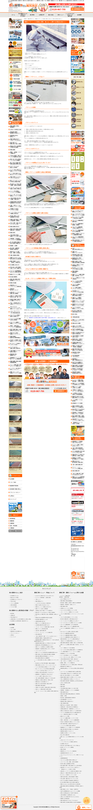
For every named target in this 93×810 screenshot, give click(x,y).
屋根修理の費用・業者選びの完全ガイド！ (15, 132)
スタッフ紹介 (13, 482)
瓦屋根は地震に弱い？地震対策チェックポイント (78, 343)
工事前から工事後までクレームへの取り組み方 (77, 390)
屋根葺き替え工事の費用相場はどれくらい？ (77, 259)
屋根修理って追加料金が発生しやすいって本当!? (77, 413)
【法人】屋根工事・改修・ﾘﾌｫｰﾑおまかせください (78, 474)
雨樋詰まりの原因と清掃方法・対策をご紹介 (44, 679)
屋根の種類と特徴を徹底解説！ (14, 126)
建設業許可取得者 (14, 485)
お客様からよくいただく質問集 (66, 608)
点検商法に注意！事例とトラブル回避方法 (43, 610)
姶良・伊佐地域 (13, 525)
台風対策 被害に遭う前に (40, 621)
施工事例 (32, 14)
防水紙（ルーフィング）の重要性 (67, 747)
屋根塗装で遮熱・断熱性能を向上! (77, 359)
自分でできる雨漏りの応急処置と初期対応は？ (77, 363)
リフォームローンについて (40, 650)
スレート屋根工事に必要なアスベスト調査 (68, 714)
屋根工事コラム (31, 18)
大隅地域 (12, 528)
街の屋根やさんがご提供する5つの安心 (22, 15)
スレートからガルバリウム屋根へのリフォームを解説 (78, 214)
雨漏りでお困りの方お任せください (42, 605)
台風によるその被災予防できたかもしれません (78, 327)
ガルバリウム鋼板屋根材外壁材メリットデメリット (78, 237)
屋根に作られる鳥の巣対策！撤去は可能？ (43, 683)
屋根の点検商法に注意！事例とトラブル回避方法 (77, 407)
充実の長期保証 (13, 605)
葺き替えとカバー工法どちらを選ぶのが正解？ (77, 268)
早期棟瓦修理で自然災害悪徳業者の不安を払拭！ (15, 202)
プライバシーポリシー (15, 492)
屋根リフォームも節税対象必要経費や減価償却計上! (78, 477)
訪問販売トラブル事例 (77, 403)
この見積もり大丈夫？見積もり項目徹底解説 (77, 394)
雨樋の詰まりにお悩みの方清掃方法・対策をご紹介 (78, 455)
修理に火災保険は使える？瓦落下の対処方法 (78, 333)
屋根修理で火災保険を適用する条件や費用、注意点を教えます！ (42, 317)
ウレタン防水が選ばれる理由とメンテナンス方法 (15, 170)
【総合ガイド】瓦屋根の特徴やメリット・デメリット (71, 640)
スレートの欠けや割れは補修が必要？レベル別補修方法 (71, 649)
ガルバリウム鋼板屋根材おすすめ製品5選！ (77, 231)
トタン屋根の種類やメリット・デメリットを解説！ (70, 651)
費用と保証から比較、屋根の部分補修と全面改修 (78, 262)
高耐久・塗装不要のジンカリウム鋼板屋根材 (15, 326)
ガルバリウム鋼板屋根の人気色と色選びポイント (70, 637)
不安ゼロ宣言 (13, 601)
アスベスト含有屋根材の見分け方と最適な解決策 (15, 271)
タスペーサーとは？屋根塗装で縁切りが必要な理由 (70, 671)
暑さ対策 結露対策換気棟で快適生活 (14, 249)
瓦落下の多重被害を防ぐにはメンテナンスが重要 (77, 330)
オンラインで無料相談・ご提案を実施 (42, 597)
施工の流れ (51, 14)
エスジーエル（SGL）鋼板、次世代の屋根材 (69, 761)
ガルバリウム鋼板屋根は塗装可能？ (77, 221)
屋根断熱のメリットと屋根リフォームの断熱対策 (15, 358)
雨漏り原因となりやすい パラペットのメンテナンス (45, 665)
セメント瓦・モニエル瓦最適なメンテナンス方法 (15, 195)
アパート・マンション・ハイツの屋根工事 (43, 632)
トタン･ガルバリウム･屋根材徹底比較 (15, 312)
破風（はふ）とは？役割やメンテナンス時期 (15, 372)
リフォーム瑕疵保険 (14, 603)
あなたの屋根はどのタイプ (65, 598)
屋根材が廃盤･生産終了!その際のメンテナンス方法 (70, 677)
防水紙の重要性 (13, 276)
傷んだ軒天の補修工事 (64, 734)
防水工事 (79, 103)
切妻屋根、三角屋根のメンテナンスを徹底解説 (15, 239)
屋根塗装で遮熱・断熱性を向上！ (67, 701)
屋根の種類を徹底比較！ (75, 272)
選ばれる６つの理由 (14, 597)
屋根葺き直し (80, 109)
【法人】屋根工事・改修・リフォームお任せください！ (46, 636)
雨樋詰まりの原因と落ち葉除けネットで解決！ (78, 458)
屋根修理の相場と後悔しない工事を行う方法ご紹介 (45, 643)
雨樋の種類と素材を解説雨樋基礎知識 (15, 362)
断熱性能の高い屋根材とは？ (13, 355)
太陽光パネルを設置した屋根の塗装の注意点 (77, 295)
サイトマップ (13, 499)
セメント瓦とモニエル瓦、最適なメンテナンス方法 (70, 657)
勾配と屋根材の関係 (14, 255)
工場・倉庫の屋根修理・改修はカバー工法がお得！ (78, 449)
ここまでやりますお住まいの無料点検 (70, 15)
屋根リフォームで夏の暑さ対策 (41, 628)
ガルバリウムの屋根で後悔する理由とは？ (15, 316)
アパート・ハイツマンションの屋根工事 (77, 468)
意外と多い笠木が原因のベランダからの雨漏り (15, 160)
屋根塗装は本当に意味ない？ (14, 136)
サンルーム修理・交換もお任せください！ (77, 445)
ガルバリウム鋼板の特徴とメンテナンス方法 (15, 323)
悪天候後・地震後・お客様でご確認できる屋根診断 (70, 602)
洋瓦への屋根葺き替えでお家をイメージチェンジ (15, 304)
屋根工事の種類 (77, 77)
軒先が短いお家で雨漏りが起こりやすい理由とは (15, 268)
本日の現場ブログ (14, 617)
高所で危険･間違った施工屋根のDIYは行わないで (16, 330)
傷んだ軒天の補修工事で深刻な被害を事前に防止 (15, 163)
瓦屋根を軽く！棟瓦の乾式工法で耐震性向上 (69, 706)
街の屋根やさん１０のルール (16, 599)
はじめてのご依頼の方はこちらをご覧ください (44, 595)
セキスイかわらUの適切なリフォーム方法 (68, 610)
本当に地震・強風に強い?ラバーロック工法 (16, 224)
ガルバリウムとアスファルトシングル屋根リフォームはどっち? (16, 307)
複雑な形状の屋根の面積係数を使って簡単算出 (15, 230)
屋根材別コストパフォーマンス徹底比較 (15, 286)
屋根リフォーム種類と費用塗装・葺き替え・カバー (78, 275)
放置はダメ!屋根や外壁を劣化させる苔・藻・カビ (16, 296)
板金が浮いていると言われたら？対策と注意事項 (78, 410)
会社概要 (79, 14)
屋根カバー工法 (80, 87)
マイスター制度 (13, 606)
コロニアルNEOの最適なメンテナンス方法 (77, 308)
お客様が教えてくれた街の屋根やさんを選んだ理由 (20, 619)
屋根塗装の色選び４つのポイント (76, 353)
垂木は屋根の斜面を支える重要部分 (42, 658)
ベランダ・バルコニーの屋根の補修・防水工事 (44, 626)
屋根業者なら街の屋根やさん (16, 631)
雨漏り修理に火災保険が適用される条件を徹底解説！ (71, 802)
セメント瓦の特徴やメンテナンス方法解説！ (15, 192)
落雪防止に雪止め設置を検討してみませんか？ (44, 672)
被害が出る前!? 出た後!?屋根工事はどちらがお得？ (78, 397)
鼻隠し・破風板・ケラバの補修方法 (15, 153)
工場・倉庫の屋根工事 (77, 464)
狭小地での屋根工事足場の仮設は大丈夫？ (77, 311)
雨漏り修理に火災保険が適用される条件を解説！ (77, 366)
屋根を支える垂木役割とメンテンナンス (15, 333)
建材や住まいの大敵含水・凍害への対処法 (15, 252)
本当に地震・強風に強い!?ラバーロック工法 (69, 778)
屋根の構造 (12, 149)
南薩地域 (12, 520)
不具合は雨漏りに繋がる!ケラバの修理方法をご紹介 (70, 673)
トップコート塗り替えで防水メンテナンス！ (15, 369)
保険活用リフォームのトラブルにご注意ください (78, 420)
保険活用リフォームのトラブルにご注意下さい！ (70, 767)
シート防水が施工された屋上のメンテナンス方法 (15, 174)
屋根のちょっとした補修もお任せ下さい (43, 606)
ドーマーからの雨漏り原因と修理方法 (15, 348)
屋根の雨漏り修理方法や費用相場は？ (15, 337)
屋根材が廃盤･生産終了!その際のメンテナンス (15, 300)
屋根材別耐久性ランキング (14, 289)
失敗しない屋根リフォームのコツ (77, 252)
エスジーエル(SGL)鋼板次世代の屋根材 (15, 319)
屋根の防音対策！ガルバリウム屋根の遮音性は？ (78, 241)
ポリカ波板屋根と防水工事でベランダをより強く (78, 452)
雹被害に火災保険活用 (64, 798)
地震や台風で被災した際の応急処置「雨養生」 (15, 220)
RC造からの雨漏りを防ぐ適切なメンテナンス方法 (16, 341)
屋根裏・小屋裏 (13, 245)
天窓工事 (79, 125)
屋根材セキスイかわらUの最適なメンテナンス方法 (78, 305)
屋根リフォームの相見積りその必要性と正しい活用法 (78, 384)
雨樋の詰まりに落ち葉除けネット (42, 681)
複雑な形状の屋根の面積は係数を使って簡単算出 (70, 693)
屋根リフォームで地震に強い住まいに (42, 623)
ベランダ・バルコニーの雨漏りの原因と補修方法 (15, 188)
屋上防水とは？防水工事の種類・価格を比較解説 (15, 185)
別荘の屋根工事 (75, 470)
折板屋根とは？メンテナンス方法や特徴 (77, 291)
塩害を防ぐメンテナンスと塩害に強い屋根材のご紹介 (71, 771)
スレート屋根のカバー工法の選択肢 (78, 278)
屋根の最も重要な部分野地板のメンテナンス (15, 280)
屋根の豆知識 (13, 282)
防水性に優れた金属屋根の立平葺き (67, 763)
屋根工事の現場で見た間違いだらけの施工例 (77, 350)
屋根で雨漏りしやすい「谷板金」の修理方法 (15, 262)
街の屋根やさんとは (14, 595)
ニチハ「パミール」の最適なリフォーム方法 (69, 612)
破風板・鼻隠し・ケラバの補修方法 (67, 662)
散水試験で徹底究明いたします (41, 619)
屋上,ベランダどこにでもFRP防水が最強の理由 (16, 181)
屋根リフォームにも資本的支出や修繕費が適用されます (46, 652)
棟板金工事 (79, 114)
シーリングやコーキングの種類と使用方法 (15, 213)
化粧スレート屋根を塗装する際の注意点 (76, 298)
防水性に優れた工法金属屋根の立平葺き (14, 216)
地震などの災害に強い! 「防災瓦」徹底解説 (77, 346)
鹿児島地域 (12, 518)
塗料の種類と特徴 (77, 490)
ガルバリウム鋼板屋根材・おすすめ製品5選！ (69, 624)
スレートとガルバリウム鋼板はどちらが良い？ (77, 211)
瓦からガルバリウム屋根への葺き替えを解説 (77, 218)
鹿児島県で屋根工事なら (15, 489)
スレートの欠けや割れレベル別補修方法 (77, 282)
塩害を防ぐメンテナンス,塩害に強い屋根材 (16, 293)
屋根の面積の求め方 (14, 226)
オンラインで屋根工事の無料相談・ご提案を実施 (77, 381)
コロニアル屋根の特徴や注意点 (76, 285)
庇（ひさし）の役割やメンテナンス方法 (15, 344)
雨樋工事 (79, 98)
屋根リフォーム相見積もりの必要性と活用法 (44, 646)
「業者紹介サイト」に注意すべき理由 (77, 423)
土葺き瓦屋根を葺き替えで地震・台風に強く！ (15, 199)
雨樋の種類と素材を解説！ (40, 685)
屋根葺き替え (80, 81)
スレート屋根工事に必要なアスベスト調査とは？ (15, 365)
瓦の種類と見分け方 (14, 264)
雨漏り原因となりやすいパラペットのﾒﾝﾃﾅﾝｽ (15, 177)
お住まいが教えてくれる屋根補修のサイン (77, 265)
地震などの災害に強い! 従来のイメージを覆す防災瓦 (70, 710)
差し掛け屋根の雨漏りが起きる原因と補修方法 (15, 243)
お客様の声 (41, 14)
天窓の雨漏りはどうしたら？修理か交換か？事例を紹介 (71, 664)
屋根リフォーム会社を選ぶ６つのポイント (78, 320)
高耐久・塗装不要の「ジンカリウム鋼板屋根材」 (70, 719)
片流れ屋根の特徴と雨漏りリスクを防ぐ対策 (15, 236)
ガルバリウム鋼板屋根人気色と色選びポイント (77, 228)
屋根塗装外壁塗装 (79, 120)
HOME (25, 18)
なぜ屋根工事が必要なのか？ (77, 249)
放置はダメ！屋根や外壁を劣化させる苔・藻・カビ (70, 772)
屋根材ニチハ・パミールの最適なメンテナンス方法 (78, 301)
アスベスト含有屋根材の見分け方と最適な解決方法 (70, 712)
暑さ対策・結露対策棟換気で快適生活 (67, 697)
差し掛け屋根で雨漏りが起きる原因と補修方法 (69, 782)
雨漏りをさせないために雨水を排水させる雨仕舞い (70, 784)
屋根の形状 (12, 232)
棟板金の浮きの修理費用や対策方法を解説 (15, 147)
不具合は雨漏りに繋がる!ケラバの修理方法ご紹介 (16, 156)
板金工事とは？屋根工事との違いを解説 (15, 143)
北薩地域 (12, 523)
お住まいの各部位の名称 (15, 129)
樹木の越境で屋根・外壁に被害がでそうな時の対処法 (78, 416)
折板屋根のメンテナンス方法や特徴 (67, 653)
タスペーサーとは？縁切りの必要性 (14, 167)
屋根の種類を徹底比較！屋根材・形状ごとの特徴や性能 (71, 642)
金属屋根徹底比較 (64, 758)
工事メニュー (60, 14)
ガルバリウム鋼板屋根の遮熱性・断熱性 (77, 224)
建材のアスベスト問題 (15, 274)
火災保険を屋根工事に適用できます (42, 625)
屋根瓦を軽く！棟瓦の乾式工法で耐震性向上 (77, 340)
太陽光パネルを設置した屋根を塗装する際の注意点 (45, 687)
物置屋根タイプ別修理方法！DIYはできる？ (77, 442)
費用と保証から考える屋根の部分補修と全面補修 (45, 654)
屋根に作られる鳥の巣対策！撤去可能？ (77, 462)
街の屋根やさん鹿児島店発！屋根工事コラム (19, 620)
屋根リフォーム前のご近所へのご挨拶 (76, 387)
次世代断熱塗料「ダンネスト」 (75, 356)
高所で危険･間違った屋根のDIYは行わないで (69, 723)
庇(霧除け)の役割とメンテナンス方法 (14, 209)
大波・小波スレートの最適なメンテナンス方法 (15, 206)
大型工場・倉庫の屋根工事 (40, 630)
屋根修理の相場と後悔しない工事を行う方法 (77, 255)
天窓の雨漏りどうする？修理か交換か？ (15, 351)
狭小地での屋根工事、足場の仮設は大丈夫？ (69, 618)
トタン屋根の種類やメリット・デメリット (77, 288)
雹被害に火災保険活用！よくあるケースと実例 (77, 369)
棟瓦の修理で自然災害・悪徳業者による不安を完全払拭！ (71, 680)
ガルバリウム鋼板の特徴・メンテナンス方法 (69, 718)
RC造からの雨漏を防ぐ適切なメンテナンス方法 (69, 721)
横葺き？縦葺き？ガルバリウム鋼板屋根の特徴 (78, 234)
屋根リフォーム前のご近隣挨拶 (41, 608)
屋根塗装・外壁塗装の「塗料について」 (68, 604)
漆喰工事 (79, 92)
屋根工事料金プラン (39, 601)
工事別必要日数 (75, 317)
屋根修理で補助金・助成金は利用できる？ (77, 373)
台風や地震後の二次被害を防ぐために (77, 336)
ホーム (13, 14)
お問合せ (12, 495)
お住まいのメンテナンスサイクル (67, 739)
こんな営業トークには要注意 (77, 400)
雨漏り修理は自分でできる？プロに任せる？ (15, 140)
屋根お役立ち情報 (76, 323)
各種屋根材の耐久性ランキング (66, 752)
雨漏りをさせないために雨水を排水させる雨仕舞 (15, 258)
